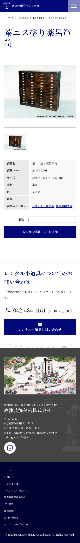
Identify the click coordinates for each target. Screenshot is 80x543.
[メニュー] (74, 6)
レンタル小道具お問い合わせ (40, 329)
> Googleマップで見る (16, 437)
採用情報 (9, 510)
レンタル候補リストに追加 (40, 232)
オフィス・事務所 (43, 206)
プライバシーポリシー (16, 524)
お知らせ (9, 477)
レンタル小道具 (21, 17)
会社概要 (9, 504)
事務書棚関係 (38, 17)
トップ (7, 17)
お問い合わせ (11, 517)
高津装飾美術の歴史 (14, 497)
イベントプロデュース (16, 490)
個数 (21, 219)
